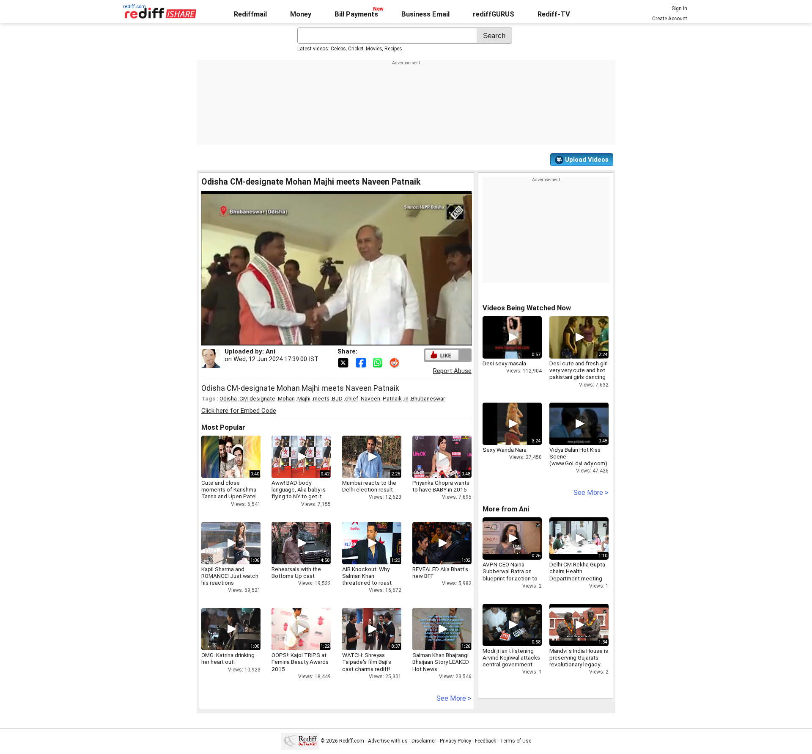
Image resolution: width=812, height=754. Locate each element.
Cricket (356, 48)
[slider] (327, 339)
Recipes (393, 48)
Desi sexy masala (504, 363)
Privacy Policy (455, 741)
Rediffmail (250, 14)
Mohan (286, 398)
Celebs (338, 48)
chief (351, 398)
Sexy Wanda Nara (505, 449)
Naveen (370, 398)
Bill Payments (356, 14)
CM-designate (257, 398)
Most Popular (223, 427)
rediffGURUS (493, 14)
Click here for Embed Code (238, 410)
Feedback (485, 741)
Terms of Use (515, 741)
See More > (454, 698)
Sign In (679, 8)
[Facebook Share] (361, 362)
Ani (270, 351)
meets (321, 398)
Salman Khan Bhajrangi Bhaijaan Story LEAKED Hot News (440, 662)
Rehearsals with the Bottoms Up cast (296, 572)
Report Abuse (452, 371)
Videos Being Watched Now (527, 308)
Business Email (425, 14)
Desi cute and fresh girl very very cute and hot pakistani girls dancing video (578, 373)
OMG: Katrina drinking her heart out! (228, 658)
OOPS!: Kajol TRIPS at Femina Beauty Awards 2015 (300, 662)
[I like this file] (441, 355)
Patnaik (392, 398)
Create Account (669, 19)
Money (300, 14)
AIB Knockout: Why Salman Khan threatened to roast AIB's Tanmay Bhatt (367, 579)
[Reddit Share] (395, 362)
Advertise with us (388, 741)
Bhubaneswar (428, 398)
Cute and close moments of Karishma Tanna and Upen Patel (229, 489)
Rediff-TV (554, 14)
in (406, 398)
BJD (337, 398)
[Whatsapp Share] (379, 362)
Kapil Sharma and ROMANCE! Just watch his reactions (229, 576)
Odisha (228, 398)
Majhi (303, 398)
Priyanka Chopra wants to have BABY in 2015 (440, 486)
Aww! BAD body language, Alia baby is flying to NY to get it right (299, 493)
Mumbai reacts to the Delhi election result (369, 486)
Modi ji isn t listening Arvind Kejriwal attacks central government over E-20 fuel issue (511, 661)
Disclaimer (423, 741)
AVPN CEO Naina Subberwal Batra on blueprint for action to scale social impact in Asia (510, 578)
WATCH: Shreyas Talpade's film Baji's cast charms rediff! (366, 662)
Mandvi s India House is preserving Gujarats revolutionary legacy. (578, 657)
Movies (374, 48)
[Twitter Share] (343, 362)
